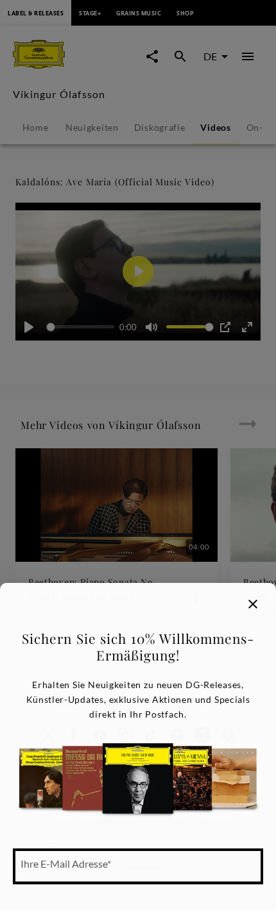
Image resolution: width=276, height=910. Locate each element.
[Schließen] (253, 604)
